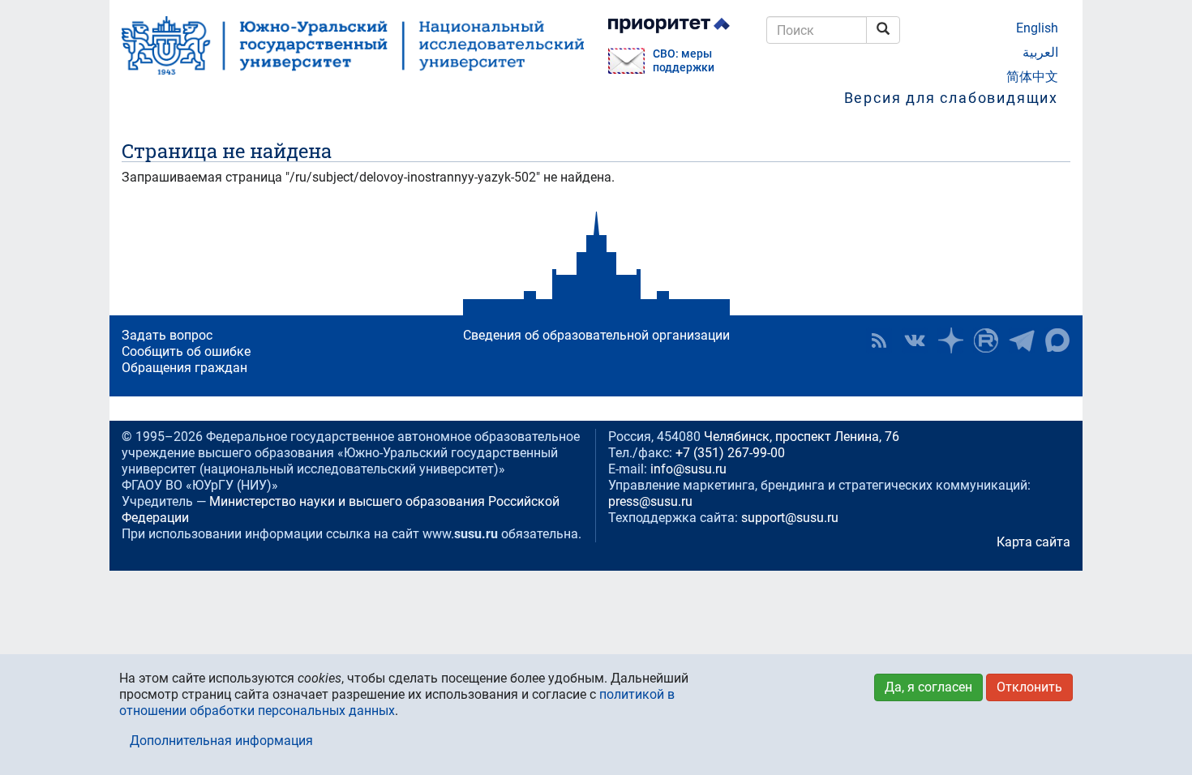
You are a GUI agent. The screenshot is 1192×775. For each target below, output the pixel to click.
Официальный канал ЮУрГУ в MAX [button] (1057, 340)
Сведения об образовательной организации (596, 335)
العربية (1040, 52)
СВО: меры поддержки (683, 61)
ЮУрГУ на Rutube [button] (986, 340)
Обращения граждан (184, 367)
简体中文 (1032, 76)
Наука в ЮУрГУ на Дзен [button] (950, 340)
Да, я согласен (928, 687)
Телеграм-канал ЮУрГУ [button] (1022, 340)
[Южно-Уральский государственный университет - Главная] (352, 45)
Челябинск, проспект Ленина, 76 (801, 436)
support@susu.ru (789, 517)
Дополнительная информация (221, 740)
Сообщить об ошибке (186, 351)
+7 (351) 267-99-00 (730, 452)
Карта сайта (1033, 542)
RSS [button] (879, 340)
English (1037, 28)
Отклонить (1029, 687)
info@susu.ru (688, 469)
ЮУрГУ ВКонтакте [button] (915, 340)
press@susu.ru (650, 501)
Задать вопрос (167, 335)
